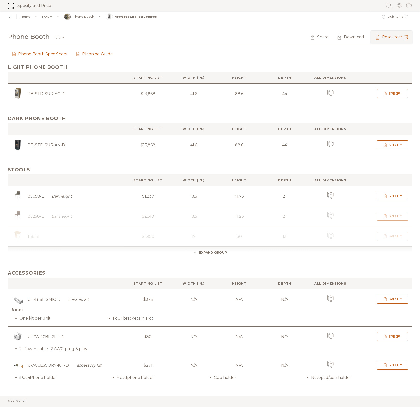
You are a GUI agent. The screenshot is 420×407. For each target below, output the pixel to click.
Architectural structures (136, 16)
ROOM (47, 16)
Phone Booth (83, 16)
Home (25, 16)
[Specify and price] (11, 6)
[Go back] (10, 16)
